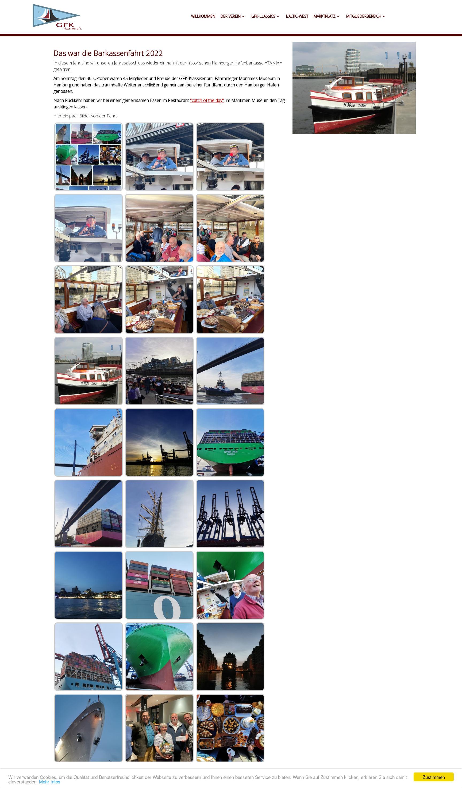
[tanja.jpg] (88, 371)
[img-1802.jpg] (230, 228)
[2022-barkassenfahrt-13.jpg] (159, 656)
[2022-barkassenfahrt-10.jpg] (159, 585)
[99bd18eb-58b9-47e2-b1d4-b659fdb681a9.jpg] (88, 156)
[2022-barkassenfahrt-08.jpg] (230, 513)
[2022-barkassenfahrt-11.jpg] (230, 585)
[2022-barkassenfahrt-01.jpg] (159, 371)
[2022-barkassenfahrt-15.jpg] (88, 728)
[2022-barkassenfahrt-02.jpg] (230, 371)
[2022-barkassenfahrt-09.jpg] (88, 585)
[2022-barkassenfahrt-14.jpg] (230, 656)
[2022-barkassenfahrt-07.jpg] (159, 513)
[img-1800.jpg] (88, 228)
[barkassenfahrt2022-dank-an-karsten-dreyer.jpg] (159, 728)
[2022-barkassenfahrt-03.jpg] (88, 442)
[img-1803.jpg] (88, 299)
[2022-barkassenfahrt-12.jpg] (88, 656)
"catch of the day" (207, 100)
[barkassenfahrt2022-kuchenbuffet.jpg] (230, 728)
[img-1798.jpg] (159, 156)
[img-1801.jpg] (159, 228)
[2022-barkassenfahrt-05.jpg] (230, 442)
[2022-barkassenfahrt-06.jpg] (88, 513)
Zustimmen (434, 777)
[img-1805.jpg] (230, 299)
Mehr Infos (49, 781)
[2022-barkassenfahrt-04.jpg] (159, 442)
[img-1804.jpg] (159, 299)
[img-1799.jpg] (230, 156)
